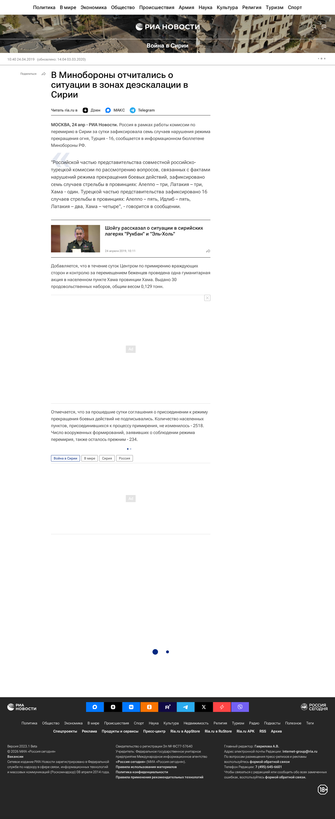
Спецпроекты (65, 731)
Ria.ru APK (246, 731)
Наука (154, 723)
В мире (89, 458)
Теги (310, 723)
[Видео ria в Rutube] (167, 707)
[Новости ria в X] (204, 707)
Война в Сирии (65, 458)
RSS (262, 731)
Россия (124, 458)
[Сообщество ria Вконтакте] (131, 707)
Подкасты (272, 723)
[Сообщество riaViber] (240, 707)
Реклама (89, 731)
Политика (29, 723)
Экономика (73, 723)
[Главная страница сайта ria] (167, 27)
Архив (276, 731)
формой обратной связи (270, 762)
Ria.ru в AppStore (185, 731)
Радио (254, 723)
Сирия (107, 458)
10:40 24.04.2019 (21, 59)
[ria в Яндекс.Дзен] (113, 707)
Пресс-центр (154, 731)
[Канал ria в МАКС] (95, 707)
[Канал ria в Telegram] (185, 707)
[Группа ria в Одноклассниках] (149, 707)
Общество (50, 723)
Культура (171, 723)
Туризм (238, 723)
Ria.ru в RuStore (218, 731)
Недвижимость (196, 723)
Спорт (139, 723)
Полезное (293, 723)
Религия (220, 723)
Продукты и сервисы (120, 731)
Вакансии (15, 756)
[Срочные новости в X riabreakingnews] (222, 707)
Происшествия (116, 723)
